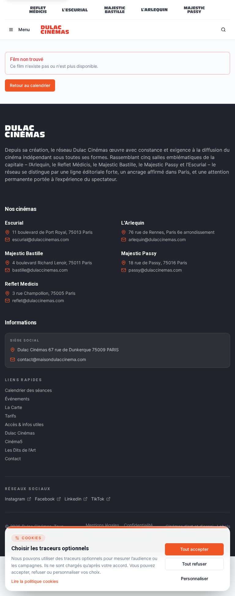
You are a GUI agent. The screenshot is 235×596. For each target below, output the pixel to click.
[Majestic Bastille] (114, 9)
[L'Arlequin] (154, 9)
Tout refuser (194, 563)
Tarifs (10, 415)
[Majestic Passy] (194, 9)
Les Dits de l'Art (20, 450)
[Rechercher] (223, 29)
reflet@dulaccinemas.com (38, 300)
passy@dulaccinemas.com (155, 270)
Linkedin (73, 498)
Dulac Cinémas (20, 432)
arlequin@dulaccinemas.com (157, 239)
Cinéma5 (14, 441)
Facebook (45, 498)
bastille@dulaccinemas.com (40, 270)
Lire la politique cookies (34, 581)
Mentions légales (102, 525)
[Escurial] (75, 9)
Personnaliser (194, 578)
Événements (17, 398)
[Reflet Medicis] (38, 9)
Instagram (15, 498)
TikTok (97, 498)
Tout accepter (194, 549)
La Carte (13, 407)
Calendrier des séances (28, 390)
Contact (13, 458)
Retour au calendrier (30, 85)
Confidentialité (138, 525)
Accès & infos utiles (24, 424)
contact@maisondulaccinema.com (51, 359)
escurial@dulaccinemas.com (40, 239)
